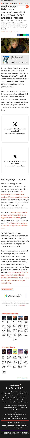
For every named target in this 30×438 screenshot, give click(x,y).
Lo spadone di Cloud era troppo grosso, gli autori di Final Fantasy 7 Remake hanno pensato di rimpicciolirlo (15, 331)
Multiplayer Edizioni (19, 428)
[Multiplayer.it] (7, 1)
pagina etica (22, 305)
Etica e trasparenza (17, 414)
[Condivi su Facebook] (18, 35)
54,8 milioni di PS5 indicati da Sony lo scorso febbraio (14, 280)
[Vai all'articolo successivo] (1, 278)
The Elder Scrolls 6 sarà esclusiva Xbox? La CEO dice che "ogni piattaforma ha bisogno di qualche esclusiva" (4, 364)
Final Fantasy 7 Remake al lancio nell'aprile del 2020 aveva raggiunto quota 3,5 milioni (14, 215)
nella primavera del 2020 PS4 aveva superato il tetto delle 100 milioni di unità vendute (14, 275)
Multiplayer (4, 425)
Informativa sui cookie (11, 413)
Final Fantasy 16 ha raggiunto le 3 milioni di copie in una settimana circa (14, 225)
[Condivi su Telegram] (27, 35)
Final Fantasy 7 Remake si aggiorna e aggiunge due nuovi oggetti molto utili (4, 329)
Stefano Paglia (9, 31)
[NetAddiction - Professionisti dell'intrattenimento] (18, 423)
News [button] (22, 3)
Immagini (24, 62)
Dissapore (17, 425)
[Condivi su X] (21, 35)
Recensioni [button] (14, 3)
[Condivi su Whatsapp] (24, 35)
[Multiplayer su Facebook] (7, 388)
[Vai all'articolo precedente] (28, 278)
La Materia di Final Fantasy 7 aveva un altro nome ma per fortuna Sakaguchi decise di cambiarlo (9, 330)
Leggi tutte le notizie (22, 377)
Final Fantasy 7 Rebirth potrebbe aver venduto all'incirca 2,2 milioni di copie (14, 194)
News (13, 62)
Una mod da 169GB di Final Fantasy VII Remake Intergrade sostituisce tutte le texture (26, 328)
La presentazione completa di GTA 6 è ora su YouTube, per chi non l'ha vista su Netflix (20, 362)
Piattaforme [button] (5, 3)
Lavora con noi (14, 416)
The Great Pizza (10, 428)
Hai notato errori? (7, 289)
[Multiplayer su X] (9, 388)
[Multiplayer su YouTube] (20, 388)
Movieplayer (11, 425)
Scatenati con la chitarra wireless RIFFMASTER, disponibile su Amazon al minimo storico (15, 362)
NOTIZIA (3, 31)
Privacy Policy (20, 413)
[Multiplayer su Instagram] (12, 388)
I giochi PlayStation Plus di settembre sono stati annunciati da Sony (26, 360)
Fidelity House (24, 425)
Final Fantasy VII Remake (17, 58)
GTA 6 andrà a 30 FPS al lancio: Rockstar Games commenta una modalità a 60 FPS (9, 360)
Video (26, 3)
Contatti (24, 414)
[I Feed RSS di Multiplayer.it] (23, 388)
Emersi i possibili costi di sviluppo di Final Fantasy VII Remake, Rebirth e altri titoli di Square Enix (20, 329)
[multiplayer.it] (15, 385)
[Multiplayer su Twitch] (18, 388)
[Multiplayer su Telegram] (15, 388)
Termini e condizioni (7, 414)
